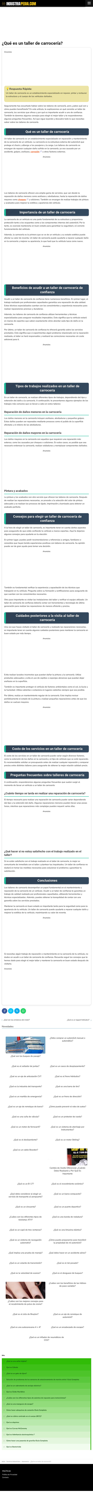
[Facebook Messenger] (10, 1011)
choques (22, 199)
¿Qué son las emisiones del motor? (17, 1020)
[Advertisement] (46, 24)
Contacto (5, 1477)
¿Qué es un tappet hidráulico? (78, 1020)
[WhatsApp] (23, 1011)
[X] (17, 1011)
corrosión (35, 151)
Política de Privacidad (9, 1474)
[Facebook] (4, 1011)
